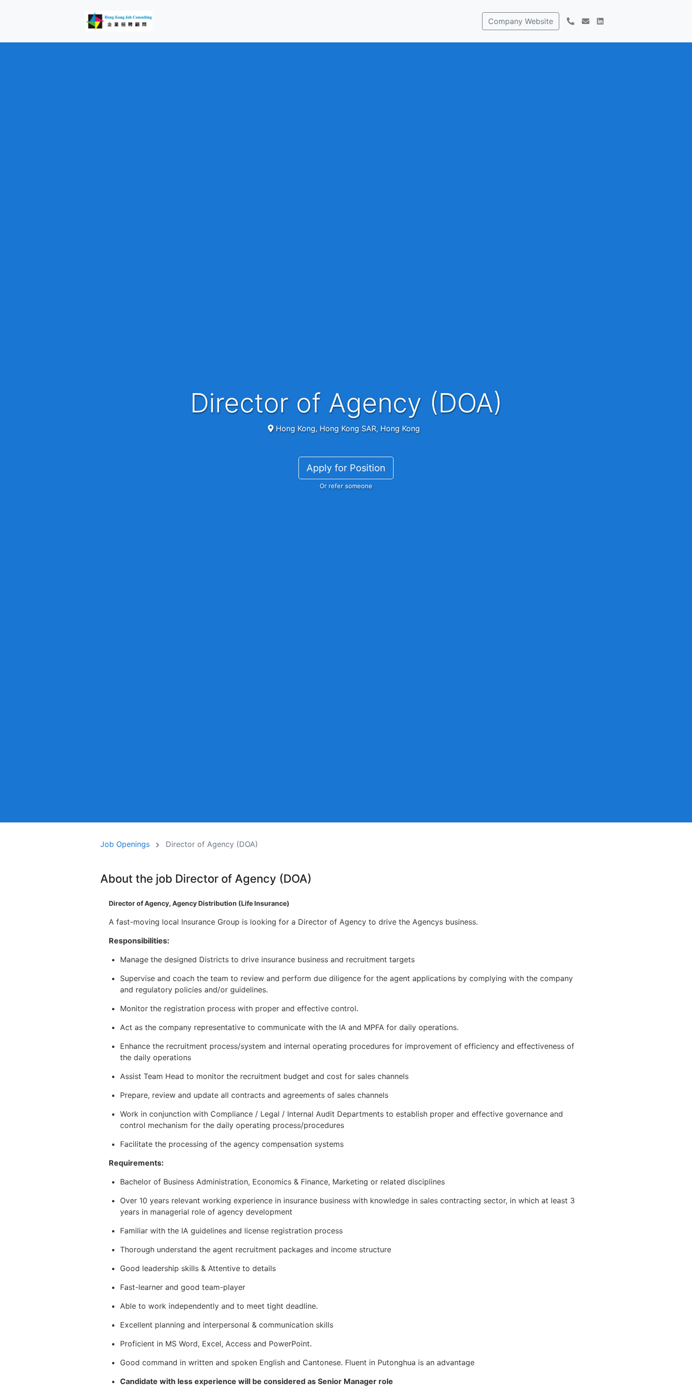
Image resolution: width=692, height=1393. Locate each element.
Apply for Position (346, 468)
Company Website (520, 21)
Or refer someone (346, 486)
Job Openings (125, 844)
